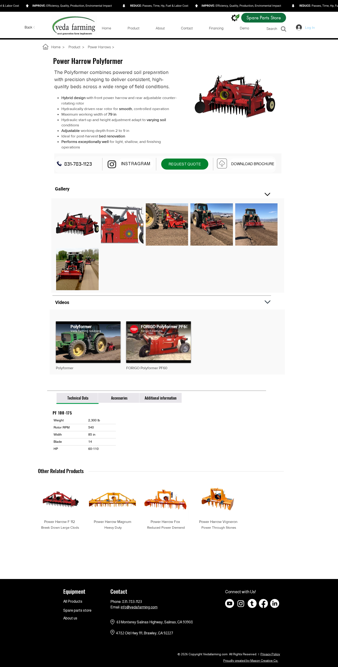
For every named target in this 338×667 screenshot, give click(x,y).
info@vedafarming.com (139, 607)
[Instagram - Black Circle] (308, 603)
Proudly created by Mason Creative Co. (250, 660)
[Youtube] (229, 603)
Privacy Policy (270, 654)
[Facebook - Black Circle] (285, 603)
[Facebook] (263, 603)
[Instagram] (240, 603)
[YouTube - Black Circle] (297, 603)
